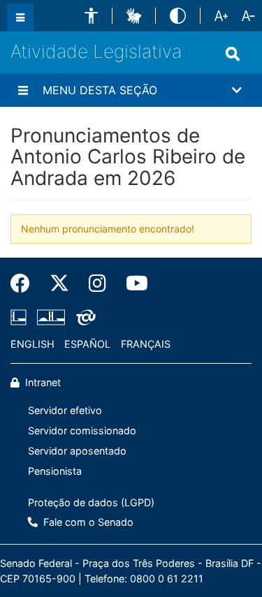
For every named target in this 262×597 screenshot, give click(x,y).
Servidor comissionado (82, 430)
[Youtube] (132, 283)
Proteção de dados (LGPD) (91, 502)
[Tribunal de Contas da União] (83, 317)
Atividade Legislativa (96, 51)
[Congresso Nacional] (51, 317)
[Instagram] (97, 283)
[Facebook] (25, 283)
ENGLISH (32, 344)
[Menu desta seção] (23, 90)
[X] (59, 283)
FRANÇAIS (145, 344)
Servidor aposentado (77, 451)
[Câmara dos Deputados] (20, 317)
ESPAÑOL (87, 344)
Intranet (41, 382)
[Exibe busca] (233, 54)
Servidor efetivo (65, 410)
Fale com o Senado (87, 522)
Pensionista (55, 471)
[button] (91, 16)
